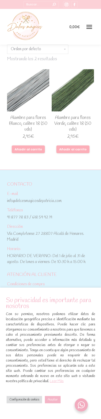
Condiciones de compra (26, 284)
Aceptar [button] (53, 400)
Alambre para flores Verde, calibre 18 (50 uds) (72, 124)
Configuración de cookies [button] (24, 400)
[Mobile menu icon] (89, 26)
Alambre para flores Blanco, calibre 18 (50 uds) (28, 124)
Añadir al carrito (28, 149)
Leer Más (57, 381)
